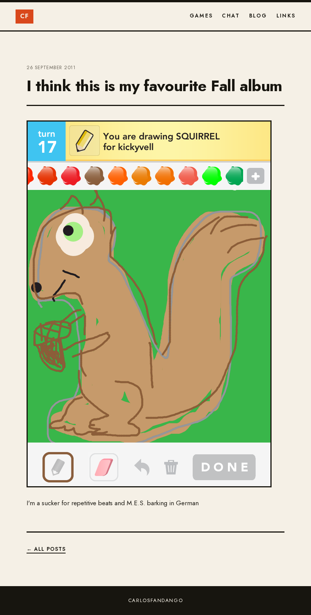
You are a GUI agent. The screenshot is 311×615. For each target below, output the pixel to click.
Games (201, 15)
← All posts (46, 549)
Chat (231, 15)
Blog (258, 15)
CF (24, 16)
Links (285, 15)
